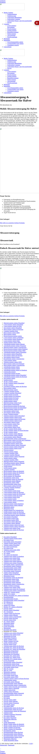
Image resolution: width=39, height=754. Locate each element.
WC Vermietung (8, 603)
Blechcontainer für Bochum (12, 474)
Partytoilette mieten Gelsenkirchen (13, 564)
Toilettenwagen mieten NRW (12, 559)
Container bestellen (9, 469)
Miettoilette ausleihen (10, 672)
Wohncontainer (11, 34)
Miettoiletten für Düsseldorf (11, 654)
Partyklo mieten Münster (11, 701)
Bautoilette (7, 696)
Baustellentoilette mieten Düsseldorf (14, 600)
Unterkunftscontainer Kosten (12, 373)
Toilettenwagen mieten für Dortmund (14, 589)
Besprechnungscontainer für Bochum (14, 406)
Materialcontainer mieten (11, 390)
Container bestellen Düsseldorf (12, 393)
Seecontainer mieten (9, 378)
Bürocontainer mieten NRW (12, 333)
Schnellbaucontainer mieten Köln (13, 443)
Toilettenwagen (11, 16)
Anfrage (2, 751)
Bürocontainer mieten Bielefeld (12, 442)
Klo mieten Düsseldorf (10, 537)
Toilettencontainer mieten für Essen (14, 525)
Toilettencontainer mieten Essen (13, 417)
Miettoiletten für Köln (10, 636)
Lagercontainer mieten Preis (12, 424)
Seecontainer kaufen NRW (11, 520)
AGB (30, 743)
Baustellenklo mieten (10, 730)
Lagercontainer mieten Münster (12, 437)
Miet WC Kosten (8, 669)
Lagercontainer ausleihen (11, 425)
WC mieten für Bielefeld (11, 555)
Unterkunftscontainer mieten (12, 368)
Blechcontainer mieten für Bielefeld (14, 471)
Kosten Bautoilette (9, 489)
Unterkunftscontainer (10, 372)
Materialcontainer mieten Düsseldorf (14, 323)
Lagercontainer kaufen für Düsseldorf (14, 494)
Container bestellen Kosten (11, 391)
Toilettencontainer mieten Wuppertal (14, 456)
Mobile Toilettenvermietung (12, 586)
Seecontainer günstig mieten (12, 412)
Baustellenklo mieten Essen (11, 664)
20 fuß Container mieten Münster (13, 434)
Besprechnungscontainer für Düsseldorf (15, 407)
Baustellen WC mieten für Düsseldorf (14, 649)
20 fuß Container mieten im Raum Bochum (16, 430)
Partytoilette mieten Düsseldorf (12, 542)
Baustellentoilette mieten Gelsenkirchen (15, 438)
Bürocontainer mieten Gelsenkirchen (14, 365)
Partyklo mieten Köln (10, 620)
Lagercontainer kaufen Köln (12, 497)
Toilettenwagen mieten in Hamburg (14, 556)
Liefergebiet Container (13, 19)
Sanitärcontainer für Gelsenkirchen (13, 510)
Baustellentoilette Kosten (11, 599)
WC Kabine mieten (9, 551)
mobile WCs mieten (9, 594)
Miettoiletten (7, 628)
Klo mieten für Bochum (10, 546)
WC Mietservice (8, 602)
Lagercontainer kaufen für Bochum (14, 492)
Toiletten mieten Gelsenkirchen (12, 616)
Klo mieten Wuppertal (10, 717)
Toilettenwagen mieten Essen (12, 528)
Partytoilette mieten (9, 704)
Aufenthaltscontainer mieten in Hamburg (15, 370)
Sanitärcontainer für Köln (11, 394)
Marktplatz (7, 38)
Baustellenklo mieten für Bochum (13, 665)
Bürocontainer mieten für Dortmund (14, 363)
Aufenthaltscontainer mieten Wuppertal (15, 346)
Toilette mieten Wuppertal (11, 691)
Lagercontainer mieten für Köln (13, 326)
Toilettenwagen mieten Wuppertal (13, 563)
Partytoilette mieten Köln (11, 675)
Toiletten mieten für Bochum (12, 574)
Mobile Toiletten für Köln (11, 641)
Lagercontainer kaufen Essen (12, 491)
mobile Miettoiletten (9, 722)
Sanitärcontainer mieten (10, 401)
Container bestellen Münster (12, 455)
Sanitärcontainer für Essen (11, 398)
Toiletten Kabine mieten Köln (12, 543)
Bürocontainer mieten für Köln (12, 486)
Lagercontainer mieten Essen (12, 427)
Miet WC (6, 721)
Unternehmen (7, 47)
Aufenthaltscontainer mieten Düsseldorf (15, 352)
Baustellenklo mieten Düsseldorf (13, 662)
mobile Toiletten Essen (10, 639)
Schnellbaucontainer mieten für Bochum (15, 386)
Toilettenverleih (8, 713)
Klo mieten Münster (9, 716)
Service (9, 22)
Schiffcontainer (8, 466)
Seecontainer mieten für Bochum (13, 355)
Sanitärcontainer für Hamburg (12, 396)
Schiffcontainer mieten (10, 468)
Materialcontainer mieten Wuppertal (14, 461)
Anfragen (2, 1)
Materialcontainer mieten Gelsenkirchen (15, 347)
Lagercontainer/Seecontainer (11, 26)
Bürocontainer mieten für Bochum (13, 329)
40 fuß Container (8, 385)
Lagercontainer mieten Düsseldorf (13, 324)
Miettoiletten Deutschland (11, 651)
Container (6, 24)
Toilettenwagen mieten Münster (13, 561)
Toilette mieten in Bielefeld (11, 688)
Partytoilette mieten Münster (12, 682)
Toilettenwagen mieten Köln (12, 558)
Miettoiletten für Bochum (11, 652)
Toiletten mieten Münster (11, 615)
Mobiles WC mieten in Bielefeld (13, 607)
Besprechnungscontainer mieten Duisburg (16, 349)
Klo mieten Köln (8, 548)
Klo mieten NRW (9, 706)
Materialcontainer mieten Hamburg (14, 504)
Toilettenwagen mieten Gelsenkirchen (14, 590)
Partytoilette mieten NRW (11, 677)
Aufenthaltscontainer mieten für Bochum (15, 376)
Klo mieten (7, 698)
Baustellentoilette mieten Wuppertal (14, 693)
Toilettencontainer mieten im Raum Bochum (16, 678)
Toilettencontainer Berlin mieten (13, 538)
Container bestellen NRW (11, 453)
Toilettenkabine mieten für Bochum (14, 708)
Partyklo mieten (8, 608)
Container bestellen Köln (11, 331)
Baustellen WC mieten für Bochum (14, 647)
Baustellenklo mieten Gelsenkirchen (14, 359)
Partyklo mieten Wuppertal (11, 703)
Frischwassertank (12, 37)
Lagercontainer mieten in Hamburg (14, 500)
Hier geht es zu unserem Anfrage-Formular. (12, 223)
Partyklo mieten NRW (10, 700)
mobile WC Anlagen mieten (12, 592)
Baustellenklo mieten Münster (12, 481)
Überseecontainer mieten (11, 451)
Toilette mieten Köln (9, 690)
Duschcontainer (11, 29)
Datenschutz (3, 745)
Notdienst (3, 2)
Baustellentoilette (8, 597)
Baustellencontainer (13, 32)
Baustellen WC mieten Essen (12, 657)
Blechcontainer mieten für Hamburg (14, 473)
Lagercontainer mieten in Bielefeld (13, 337)
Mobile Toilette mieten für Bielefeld (14, 724)
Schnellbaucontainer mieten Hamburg (14, 515)
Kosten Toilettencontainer (11, 414)
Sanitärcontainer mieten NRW (12, 342)
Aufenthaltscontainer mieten (12, 367)
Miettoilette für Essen (10, 673)
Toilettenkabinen (12, 14)
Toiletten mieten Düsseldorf (11, 545)
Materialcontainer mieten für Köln (13, 409)
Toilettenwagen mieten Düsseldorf (13, 633)
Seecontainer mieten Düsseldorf (13, 328)
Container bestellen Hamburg (12, 487)
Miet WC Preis (8, 670)
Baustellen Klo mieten (10, 629)
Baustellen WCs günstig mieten (13, 659)
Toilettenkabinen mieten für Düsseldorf (15, 711)
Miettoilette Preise (9, 508)
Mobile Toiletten (8, 12)
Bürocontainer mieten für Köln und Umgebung (17, 440)
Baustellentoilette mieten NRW (12, 568)
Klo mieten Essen (9, 540)
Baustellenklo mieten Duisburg (12, 566)
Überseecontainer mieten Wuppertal (14, 447)
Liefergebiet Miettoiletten (14, 17)
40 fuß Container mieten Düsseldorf (14, 383)
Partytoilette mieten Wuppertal (12, 571)
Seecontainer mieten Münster (12, 523)
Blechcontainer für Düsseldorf (12, 476)
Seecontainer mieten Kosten (12, 357)
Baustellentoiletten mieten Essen (13, 695)
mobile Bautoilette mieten (11, 740)
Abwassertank (11, 35)
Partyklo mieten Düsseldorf (11, 610)
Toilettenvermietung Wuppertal (12, 714)
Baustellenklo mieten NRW (11, 482)
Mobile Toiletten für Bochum (12, 727)
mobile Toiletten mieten (10, 643)
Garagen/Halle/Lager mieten (15, 43)
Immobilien (7, 40)
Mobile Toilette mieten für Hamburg (14, 726)
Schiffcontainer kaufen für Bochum (14, 512)
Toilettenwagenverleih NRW (12, 550)
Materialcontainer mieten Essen (12, 403)
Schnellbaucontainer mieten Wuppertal (15, 445)
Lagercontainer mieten (10, 360)
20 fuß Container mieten (11, 432)
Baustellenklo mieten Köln (11, 477)
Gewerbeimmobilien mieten (15, 42)
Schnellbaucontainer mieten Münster (14, 463)
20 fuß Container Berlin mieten (12, 429)
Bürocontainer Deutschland (11, 404)
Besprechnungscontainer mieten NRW (15, 350)
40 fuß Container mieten (11, 381)
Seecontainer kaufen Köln (11, 518)
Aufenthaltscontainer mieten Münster (14, 344)
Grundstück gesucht (13, 45)
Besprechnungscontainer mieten (13, 336)
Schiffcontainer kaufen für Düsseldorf (14, 513)
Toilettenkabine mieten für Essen (13, 709)
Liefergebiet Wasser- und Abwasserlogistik (19, 21)
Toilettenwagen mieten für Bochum (14, 530)
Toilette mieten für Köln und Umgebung (15, 686)
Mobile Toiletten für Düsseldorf (13, 729)
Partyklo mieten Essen (10, 644)
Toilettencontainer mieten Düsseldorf (14, 416)
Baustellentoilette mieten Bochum (13, 732)
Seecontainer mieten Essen (11, 411)
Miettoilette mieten (9, 507)
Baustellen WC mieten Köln (12, 656)
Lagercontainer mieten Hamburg (13, 339)
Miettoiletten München (10, 719)
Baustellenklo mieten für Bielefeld (13, 479)
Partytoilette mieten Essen (11, 667)
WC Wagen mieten (9, 621)
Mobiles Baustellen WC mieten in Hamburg (16, 595)
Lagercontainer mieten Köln (12, 341)
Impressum (11, 745)
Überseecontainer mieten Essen (12, 448)
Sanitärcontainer (12, 30)
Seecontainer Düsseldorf (11, 517)
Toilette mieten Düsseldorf (11, 572)
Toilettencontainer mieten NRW (13, 362)
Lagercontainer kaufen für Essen (13, 495)
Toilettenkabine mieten (10, 680)
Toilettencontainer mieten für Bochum (14, 419)
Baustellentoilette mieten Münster (13, 683)
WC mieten (7, 553)
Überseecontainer (9, 450)
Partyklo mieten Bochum (11, 618)
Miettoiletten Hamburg (10, 638)
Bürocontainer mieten (10, 334)
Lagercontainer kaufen (10, 499)
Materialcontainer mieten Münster (13, 435)
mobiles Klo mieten (9, 605)
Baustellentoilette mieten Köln (12, 484)
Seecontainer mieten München (12, 464)
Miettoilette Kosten (9, 576)
